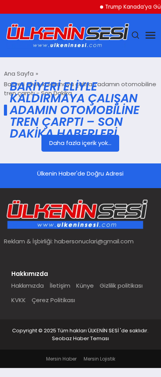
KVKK (18, 300)
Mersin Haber (61, 358)
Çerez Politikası (53, 300)
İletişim (60, 285)
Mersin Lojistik (99, 358)
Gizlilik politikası (121, 285)
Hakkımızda (27, 285)
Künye (85, 285)
